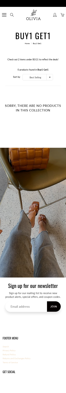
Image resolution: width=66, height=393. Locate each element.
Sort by (16, 76)
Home (27, 43)
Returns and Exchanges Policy (16, 358)
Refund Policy (9, 354)
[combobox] (38, 77)
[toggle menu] (4, 14)
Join (54, 306)
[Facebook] (4, 382)
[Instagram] (12, 382)
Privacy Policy (9, 350)
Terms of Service (10, 362)
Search (6, 346)
